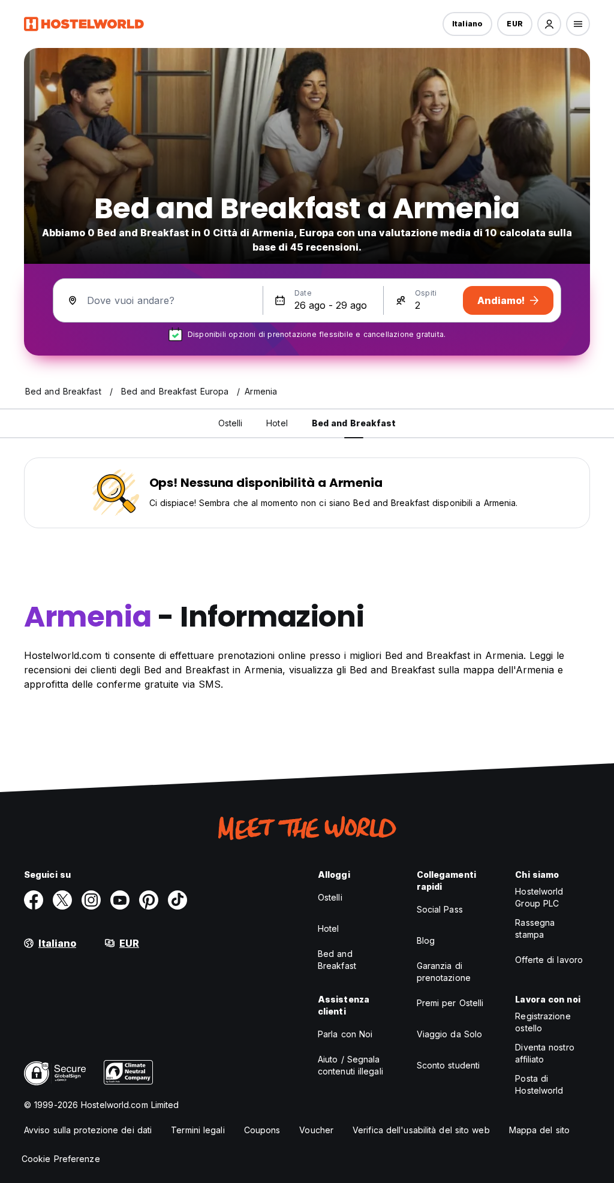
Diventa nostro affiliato (544, 1053)
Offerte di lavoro (549, 960)
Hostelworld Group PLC (539, 897)
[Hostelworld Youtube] (120, 900)
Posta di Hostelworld (539, 1084)
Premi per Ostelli (450, 1003)
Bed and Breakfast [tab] (354, 423)
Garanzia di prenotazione (444, 972)
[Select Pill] (549, 24)
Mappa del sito (539, 1130)
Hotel (328, 928)
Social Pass (440, 909)
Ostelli (330, 897)
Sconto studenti (448, 1065)
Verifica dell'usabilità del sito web (421, 1130)
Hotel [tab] (277, 423)
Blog (426, 940)
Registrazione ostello (542, 1022)
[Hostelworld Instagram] (91, 900)
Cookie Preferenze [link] (61, 1159)
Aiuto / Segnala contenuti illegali (350, 1065)
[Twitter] (62, 900)
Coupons (262, 1130)
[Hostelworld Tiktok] (177, 900)
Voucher (316, 1130)
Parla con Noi (345, 1034)
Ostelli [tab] (230, 423)
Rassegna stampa (535, 928)
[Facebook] (33, 900)
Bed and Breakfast (337, 960)
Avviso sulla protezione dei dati (88, 1130)
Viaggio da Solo (450, 1034)
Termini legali (197, 1130)
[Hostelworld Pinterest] (148, 900)
